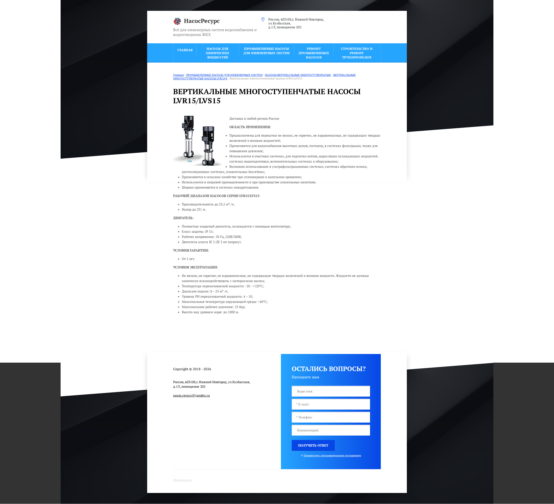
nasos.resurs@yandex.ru (191, 395)
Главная (178, 75)
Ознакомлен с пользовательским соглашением (332, 455)
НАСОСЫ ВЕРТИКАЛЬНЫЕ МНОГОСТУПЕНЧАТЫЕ (298, 75)
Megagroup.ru (182, 480)
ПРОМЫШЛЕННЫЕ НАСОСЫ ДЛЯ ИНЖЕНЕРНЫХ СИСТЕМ (224, 75)
